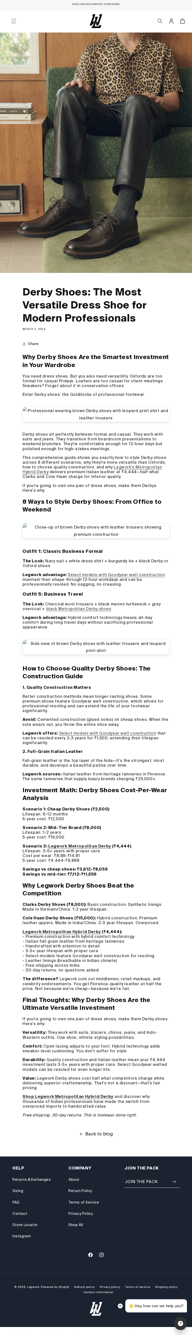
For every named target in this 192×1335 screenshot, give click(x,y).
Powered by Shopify (55, 1286)
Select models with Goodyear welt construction (116, 574)
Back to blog (99, 1133)
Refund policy (84, 1286)
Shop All (75, 1225)
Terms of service (137, 1286)
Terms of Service (83, 1202)
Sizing (18, 1191)
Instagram (21, 1236)
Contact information (99, 1292)
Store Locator (25, 1225)
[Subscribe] (173, 1182)
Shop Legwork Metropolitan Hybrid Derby (68, 1096)
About (74, 1180)
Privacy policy (110, 1286)
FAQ (16, 1202)
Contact (19, 1214)
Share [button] (33, 344)
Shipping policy (166, 1286)
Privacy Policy (80, 1214)
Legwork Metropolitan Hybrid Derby (61, 931)
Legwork (33, 1286)
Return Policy (80, 1191)
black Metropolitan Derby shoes (79, 608)
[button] (13, 21)
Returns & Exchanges (31, 1180)
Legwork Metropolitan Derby (79, 846)
